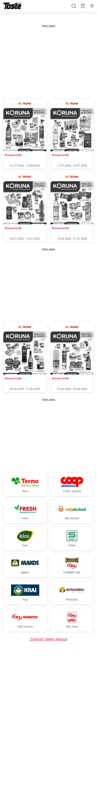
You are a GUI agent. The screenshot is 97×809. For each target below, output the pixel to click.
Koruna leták (13, 155)
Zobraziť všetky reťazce (48, 639)
